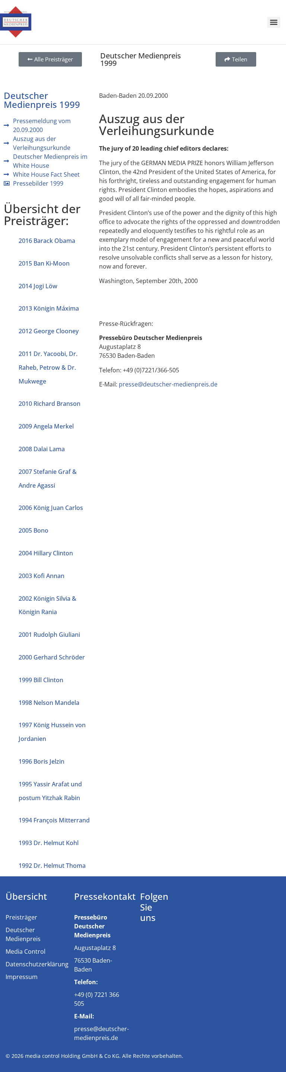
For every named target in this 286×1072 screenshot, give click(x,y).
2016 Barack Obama (47, 241)
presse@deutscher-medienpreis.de (168, 384)
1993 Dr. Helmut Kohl (49, 843)
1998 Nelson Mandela (49, 703)
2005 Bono (33, 530)
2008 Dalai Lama (42, 449)
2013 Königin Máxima (49, 308)
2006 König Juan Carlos (51, 508)
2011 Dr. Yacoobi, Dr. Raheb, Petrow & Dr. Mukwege (48, 367)
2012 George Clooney (49, 331)
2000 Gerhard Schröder (52, 657)
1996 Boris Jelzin (41, 761)
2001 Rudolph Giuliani (49, 634)
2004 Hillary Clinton (46, 553)
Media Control (25, 951)
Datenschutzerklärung (37, 964)
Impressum (22, 977)
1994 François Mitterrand (54, 820)
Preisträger (21, 917)
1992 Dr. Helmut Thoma (52, 865)
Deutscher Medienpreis (23, 934)
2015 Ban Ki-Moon (44, 263)
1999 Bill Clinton (41, 680)
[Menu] (273, 22)
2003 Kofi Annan (41, 576)
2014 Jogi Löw (38, 286)
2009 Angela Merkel (46, 426)
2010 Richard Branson (49, 403)
